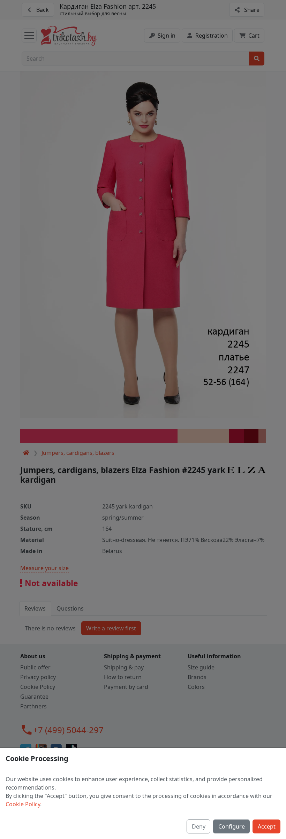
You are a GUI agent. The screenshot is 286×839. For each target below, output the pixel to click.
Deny (198, 826)
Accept (267, 826)
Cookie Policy (23, 804)
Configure (231, 826)
